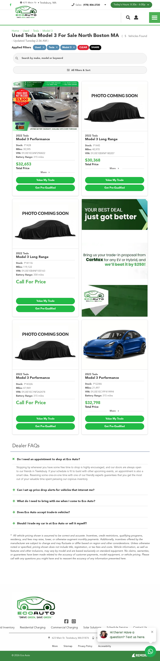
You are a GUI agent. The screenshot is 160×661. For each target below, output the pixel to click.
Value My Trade (45, 180)
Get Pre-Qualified (45, 188)
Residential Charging (32, 627)
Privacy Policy (85, 646)
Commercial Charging (64, 627)
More (44, 172)
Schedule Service (117, 627)
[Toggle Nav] (154, 17)
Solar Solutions (92, 627)
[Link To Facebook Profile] (66, 621)
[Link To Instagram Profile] (73, 621)
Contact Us (140, 627)
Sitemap (68, 646)
